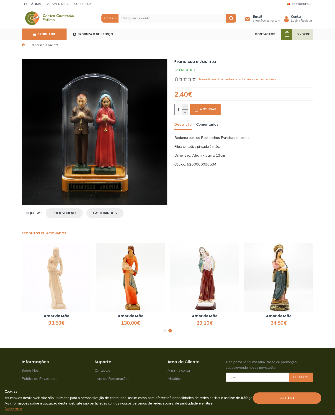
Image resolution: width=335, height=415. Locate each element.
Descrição (183, 124)
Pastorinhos (105, 213)
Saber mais (13, 408)
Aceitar (287, 398)
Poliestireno (64, 213)
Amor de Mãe (56, 316)
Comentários (207, 124)
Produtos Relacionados (44, 233)
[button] (165, 330)
